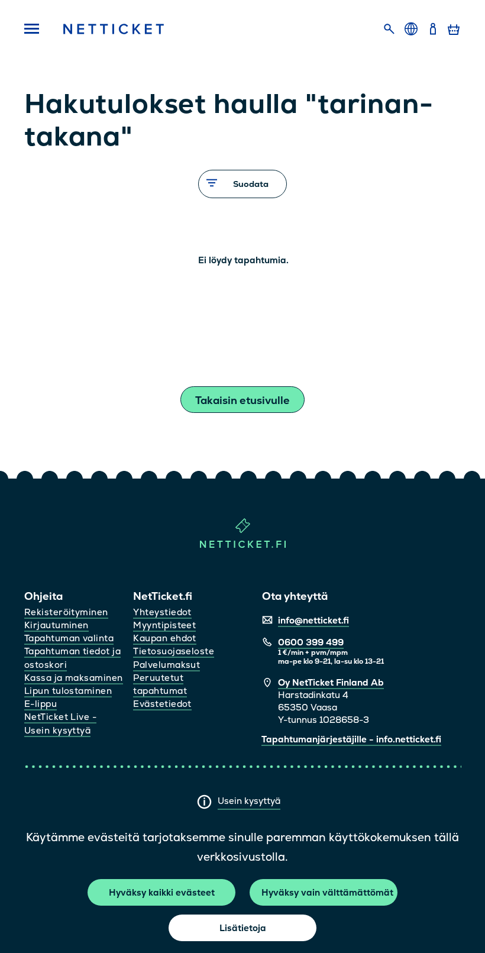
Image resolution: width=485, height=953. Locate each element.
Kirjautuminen (56, 625)
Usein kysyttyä (249, 800)
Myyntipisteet (164, 625)
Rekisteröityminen (66, 612)
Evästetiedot (162, 703)
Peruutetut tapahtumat (160, 684)
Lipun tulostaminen (68, 690)
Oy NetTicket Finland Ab (331, 682)
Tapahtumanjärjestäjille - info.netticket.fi (351, 739)
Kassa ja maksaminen (73, 677)
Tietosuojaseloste (173, 651)
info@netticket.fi (313, 620)
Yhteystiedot (162, 612)
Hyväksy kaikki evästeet (162, 892)
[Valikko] (31, 29)
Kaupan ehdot (164, 638)
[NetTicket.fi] (242, 545)
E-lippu (40, 703)
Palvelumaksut (166, 664)
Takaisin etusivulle (242, 400)
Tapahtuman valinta (69, 638)
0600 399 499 (311, 642)
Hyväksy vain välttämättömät (327, 892)
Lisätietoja (242, 927)
